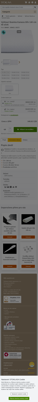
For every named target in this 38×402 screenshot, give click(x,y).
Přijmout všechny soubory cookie (19, 398)
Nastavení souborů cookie (19, 394)
